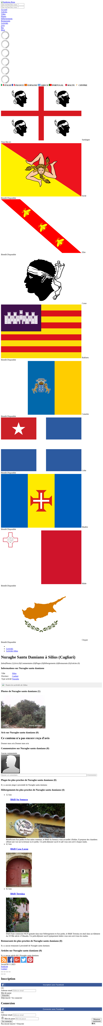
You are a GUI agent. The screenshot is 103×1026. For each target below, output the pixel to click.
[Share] (5, 971)
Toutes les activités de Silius (16, 685)
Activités (4, 23)
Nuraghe (15, 679)
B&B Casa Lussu (19, 849)
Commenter (92, 775)
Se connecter (17, 998)
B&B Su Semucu (19, 799)
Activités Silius (12, 651)
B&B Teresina (17, 893)
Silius (14, 673)
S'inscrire (20, 1024)
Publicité (4, 966)
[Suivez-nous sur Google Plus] (17, 962)
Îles (2, 28)
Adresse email (6, 990)
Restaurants (5, 21)
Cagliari (15, 676)
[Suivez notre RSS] (4, 962)
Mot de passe (6, 993)
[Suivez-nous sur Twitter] (24, 962)
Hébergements (6, 19)
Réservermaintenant (97, 1020)
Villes (3, 14)
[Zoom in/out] (10, 971)
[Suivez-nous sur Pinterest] (30, 962)
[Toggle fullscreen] (7, 971)
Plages (3, 16)
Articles (4, 12)
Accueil (4, 10)
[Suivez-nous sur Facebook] (11, 962)
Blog (3, 30)
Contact (4, 969)
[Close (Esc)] (2, 971)
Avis (3, 25)
